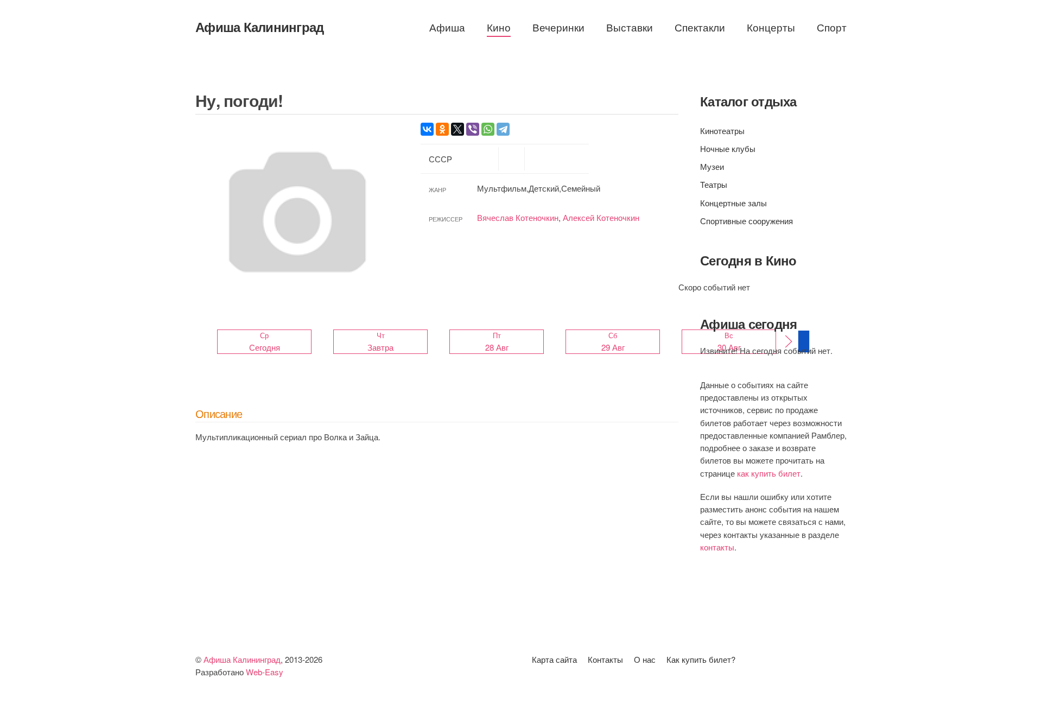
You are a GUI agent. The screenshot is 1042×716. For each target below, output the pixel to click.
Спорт (832, 27)
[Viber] (472, 129)
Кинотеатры (722, 130)
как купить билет (768, 473)
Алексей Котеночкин (601, 217)
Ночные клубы (727, 148)
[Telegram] (503, 129)
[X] (457, 129)
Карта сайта (554, 659)
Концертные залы (733, 202)
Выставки (629, 27)
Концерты (771, 27)
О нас (645, 659)
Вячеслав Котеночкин (517, 217)
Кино (499, 27)
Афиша (447, 27)
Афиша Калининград (259, 26)
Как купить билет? (700, 659)
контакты (717, 547)
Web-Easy (264, 671)
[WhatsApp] (487, 129)
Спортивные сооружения (746, 220)
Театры (713, 184)
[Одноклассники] (442, 129)
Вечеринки (558, 27)
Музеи (712, 166)
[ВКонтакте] (427, 129)
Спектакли (700, 27)
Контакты (605, 659)
